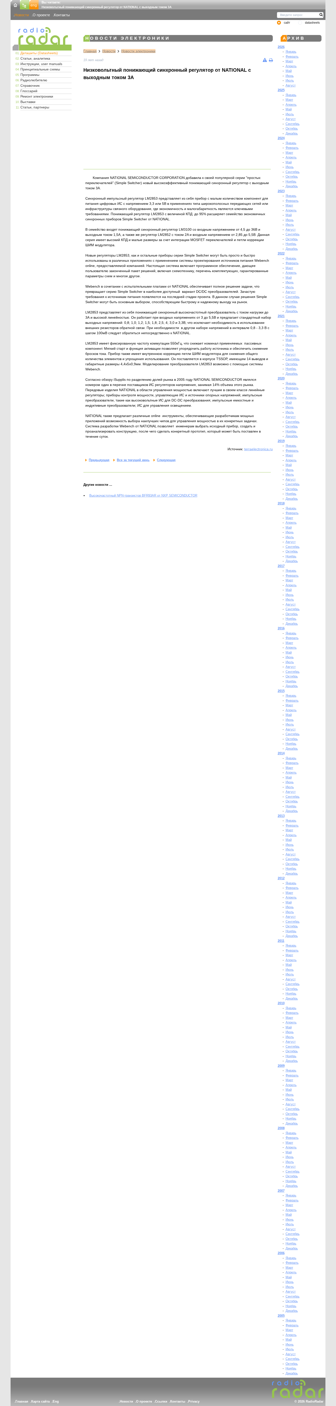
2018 (281, 503)
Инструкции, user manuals (41, 64)
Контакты (62, 15)
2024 (281, 138)
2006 (281, 1253)
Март (289, 61)
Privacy (193, 1401)
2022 (281, 253)
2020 (281, 378)
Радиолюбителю (33, 80)
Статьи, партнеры (34, 107)
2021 (281, 316)
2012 (281, 878)
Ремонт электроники (36, 96)
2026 (281, 47)
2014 (281, 753)
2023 (281, 191)
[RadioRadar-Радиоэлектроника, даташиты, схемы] (15, 4)
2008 (281, 1128)
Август (291, 85)
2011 (281, 941)
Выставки (27, 102)
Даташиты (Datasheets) (39, 53)
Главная (90, 51)
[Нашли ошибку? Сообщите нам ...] (265, 60)
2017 (281, 566)
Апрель (291, 66)
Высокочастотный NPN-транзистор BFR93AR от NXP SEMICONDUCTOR (143, 495)
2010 (281, 1003)
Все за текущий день (133, 460)
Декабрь (292, 133)
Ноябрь (291, 181)
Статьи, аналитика (35, 58)
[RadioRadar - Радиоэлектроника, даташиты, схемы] (42, 36)
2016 (281, 628)
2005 (281, 1316)
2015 (281, 691)
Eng (56, 1401)
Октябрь (292, 128)
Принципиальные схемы (40, 69)
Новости (22, 15)
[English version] (34, 4)
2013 (281, 816)
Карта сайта (40, 1401)
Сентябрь (293, 124)
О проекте (41, 15)
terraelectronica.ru (258, 449)
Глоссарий (28, 91)
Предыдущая (99, 460)
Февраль (292, 56)
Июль (290, 80)
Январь (291, 51)
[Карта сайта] (24, 4)
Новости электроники (138, 51)
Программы (29, 75)
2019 (281, 441)
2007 (281, 1191)
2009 (281, 1066)
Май (289, 71)
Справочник (30, 85)
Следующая (166, 460)
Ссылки (161, 1401)
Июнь (290, 76)
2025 (281, 90)
